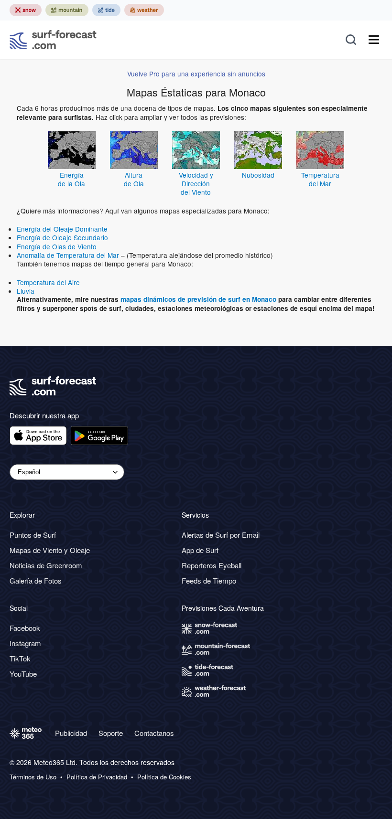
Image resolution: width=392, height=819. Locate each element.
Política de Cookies (164, 777)
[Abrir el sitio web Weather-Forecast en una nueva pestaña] (144, 10)
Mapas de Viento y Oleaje (50, 550)
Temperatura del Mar (320, 179)
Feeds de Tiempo (209, 580)
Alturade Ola (134, 179)
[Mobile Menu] (373, 39)
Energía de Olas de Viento (57, 246)
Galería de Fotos (36, 580)
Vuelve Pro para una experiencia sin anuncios (196, 73)
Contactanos (154, 733)
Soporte (110, 733)
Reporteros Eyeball (211, 565)
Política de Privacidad (96, 777)
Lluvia (25, 291)
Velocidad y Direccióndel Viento (196, 183)
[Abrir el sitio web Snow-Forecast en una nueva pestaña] (26, 10)
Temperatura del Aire (48, 282)
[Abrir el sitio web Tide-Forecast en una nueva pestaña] (106, 10)
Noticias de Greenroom (46, 565)
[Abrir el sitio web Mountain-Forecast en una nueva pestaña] (66, 10)
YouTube (23, 674)
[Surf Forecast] (53, 39)
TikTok (20, 658)
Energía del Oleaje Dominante (62, 229)
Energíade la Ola (71, 179)
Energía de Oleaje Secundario (62, 237)
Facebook (25, 628)
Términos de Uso (33, 777)
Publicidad (71, 733)
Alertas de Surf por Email (221, 535)
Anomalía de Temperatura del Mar (68, 255)
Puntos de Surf (33, 535)
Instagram (25, 643)
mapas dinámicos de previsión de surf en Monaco (198, 299)
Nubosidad (258, 175)
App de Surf (200, 550)
